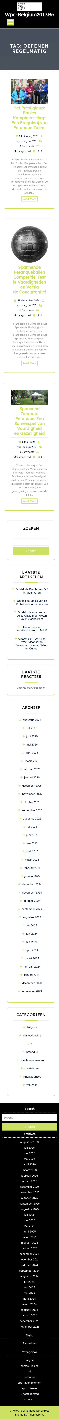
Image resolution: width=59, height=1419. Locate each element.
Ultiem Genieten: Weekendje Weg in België (32, 628)
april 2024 (32, 950)
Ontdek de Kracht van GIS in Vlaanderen (32, 591)
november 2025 (32, 794)
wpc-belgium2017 (27, 141)
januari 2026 (32, 777)
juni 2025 (32, 835)
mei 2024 (32, 942)
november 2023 (32, 991)
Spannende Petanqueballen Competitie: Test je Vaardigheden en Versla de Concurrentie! (29, 279)
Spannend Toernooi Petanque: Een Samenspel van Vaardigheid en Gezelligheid (29, 421)
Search (29, 1127)
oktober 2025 (32, 802)
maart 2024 (32, 958)
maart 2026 (32, 761)
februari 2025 (32, 868)
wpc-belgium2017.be (29, 14)
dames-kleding (32, 1035)
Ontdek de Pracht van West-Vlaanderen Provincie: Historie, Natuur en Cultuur (32, 643)
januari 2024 (32, 974)
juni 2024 (32, 933)
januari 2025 (32, 876)
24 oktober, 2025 (28, 136)
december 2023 (32, 983)
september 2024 (32, 909)
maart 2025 (32, 859)
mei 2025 (32, 843)
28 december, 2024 (29, 300)
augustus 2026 (32, 720)
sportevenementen (32, 1060)
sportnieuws (32, 1068)
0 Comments (27, 146)
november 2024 (32, 892)
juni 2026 (32, 736)
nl (32, 1043)
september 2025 (32, 810)
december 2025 (32, 785)
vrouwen (32, 1084)
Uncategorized (22, 151)
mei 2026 (32, 744)
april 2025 (32, 851)
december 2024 (32, 884)
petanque (32, 1052)
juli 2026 (32, 728)
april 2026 (32, 752)
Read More (29, 198)
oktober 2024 (31, 900)
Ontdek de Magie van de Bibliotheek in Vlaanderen (32, 602)
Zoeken (31, 528)
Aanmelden (29, 1343)
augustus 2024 (32, 917)
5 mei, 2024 (28, 441)
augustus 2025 (32, 818)
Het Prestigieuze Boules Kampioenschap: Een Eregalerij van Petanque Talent (30, 117)
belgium (32, 1027)
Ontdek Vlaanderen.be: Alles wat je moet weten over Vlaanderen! (32, 616)
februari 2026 (31, 769)
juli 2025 (32, 826)
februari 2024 (32, 966)
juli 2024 (32, 925)
